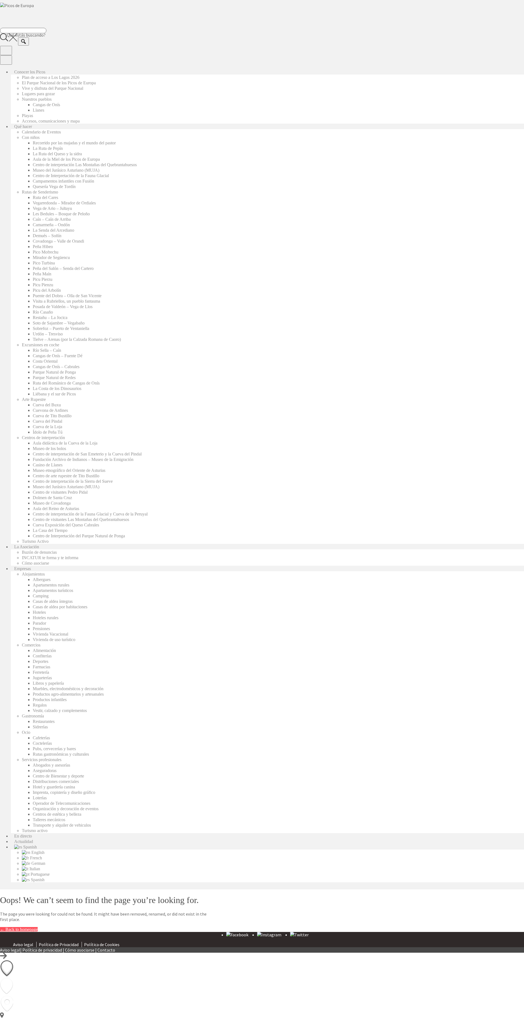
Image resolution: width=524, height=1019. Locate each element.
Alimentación (44, 650)
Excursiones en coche (40, 344)
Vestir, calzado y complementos (60, 710)
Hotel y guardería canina (54, 787)
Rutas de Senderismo (40, 192)
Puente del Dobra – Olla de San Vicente (67, 295)
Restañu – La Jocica (50, 317)
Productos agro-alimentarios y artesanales (68, 694)
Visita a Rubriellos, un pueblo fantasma (66, 301)
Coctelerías (42, 743)
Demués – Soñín (47, 235)
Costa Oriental (45, 361)
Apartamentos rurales (51, 585)
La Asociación (26, 546)
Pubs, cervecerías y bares (54, 748)
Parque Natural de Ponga (54, 372)
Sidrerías (40, 727)
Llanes (38, 110)
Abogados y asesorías (51, 765)
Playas (27, 115)
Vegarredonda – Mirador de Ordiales (64, 203)
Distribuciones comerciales (56, 781)
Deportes (40, 661)
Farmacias (41, 667)
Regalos (40, 705)
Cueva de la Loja (47, 426)
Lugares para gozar (38, 93)
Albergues (41, 579)
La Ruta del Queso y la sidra (57, 153)
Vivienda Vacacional (50, 634)
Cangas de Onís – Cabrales (56, 366)
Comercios (31, 645)
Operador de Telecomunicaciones (61, 803)
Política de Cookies (102, 944)
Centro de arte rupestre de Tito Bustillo (66, 475)
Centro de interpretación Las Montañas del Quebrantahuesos (85, 164)
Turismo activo (34, 830)
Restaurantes (44, 721)
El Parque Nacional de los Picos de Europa (59, 83)
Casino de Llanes (47, 465)
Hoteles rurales (45, 617)
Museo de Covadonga (52, 503)
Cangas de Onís (46, 104)
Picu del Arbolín (47, 290)
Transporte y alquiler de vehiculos (62, 825)
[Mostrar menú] (6, 50)
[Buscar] (23, 41)
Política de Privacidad (59, 944)
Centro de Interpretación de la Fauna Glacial (71, 175)
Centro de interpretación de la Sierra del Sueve (73, 481)
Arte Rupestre (34, 399)
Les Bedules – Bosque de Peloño (61, 213)
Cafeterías (41, 737)
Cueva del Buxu (47, 405)
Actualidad (23, 841)
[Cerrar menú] (6, 60)
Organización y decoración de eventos (66, 808)
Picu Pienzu (43, 284)
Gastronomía (33, 716)
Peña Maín (42, 274)
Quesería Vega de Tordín (54, 186)
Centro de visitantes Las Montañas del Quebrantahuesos (81, 519)
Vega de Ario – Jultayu (52, 208)
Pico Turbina (44, 263)
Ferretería (41, 672)
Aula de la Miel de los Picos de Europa (66, 159)
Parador (39, 623)
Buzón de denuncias (39, 552)
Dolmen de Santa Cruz (52, 497)
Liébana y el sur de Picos (54, 394)
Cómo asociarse (35, 563)
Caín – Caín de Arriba (52, 219)
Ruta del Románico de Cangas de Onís (66, 383)
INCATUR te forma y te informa (50, 557)
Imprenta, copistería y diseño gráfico (64, 792)
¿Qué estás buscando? (25, 35)
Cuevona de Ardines (50, 410)
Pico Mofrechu (45, 252)
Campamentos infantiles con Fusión (63, 181)
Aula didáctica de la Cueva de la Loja (65, 443)
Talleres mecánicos (49, 819)
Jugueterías (42, 677)
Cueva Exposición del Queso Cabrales (66, 525)
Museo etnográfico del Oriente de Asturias (69, 470)
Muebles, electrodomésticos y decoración (68, 688)
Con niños (31, 137)
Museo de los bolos (49, 448)
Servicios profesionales (41, 759)
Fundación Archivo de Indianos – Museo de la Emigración (83, 459)
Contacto (106, 950)
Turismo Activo (35, 541)
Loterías (40, 797)
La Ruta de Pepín (48, 148)
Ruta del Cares (45, 197)
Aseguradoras (44, 770)
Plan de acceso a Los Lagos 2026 (50, 77)
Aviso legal (23, 944)
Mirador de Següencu (51, 257)
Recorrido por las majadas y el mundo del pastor (74, 143)
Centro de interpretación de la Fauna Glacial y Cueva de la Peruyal (90, 514)
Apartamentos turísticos (53, 590)
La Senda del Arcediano (53, 230)
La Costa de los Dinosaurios (57, 388)
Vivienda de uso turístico (54, 639)
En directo (23, 836)
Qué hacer (23, 126)
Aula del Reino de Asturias (56, 508)
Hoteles (39, 612)
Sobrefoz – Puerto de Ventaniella (61, 328)
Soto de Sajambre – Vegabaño (59, 323)
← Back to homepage (19, 929)
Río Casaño (43, 312)
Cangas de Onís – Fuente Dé (57, 355)
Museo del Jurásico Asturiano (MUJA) (66, 170)
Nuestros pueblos (37, 99)
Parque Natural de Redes (54, 377)
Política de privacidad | (43, 950)
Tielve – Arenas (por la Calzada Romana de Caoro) (77, 339)
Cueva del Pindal (47, 421)
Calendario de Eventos (41, 132)
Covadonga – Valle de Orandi (58, 241)
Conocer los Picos (29, 72)
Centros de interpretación (43, 437)
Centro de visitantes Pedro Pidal (60, 492)
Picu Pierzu (42, 279)
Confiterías (42, 656)
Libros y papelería (48, 683)
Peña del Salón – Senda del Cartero (63, 268)
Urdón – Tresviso (48, 334)
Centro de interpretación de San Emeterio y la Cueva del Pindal (87, 454)
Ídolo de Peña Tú (47, 432)
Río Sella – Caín (47, 350)
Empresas (22, 568)
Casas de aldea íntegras (53, 601)
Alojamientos (33, 574)
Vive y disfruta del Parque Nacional (52, 88)
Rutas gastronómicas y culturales (61, 754)
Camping (41, 596)
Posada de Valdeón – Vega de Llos (63, 306)
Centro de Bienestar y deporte (58, 776)
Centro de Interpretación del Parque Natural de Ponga (79, 536)
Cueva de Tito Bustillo (52, 415)
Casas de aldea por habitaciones (60, 606)
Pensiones (41, 628)
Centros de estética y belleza (57, 814)
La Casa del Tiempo (50, 530)
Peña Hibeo (43, 246)
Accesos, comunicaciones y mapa (51, 121)
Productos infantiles (50, 699)
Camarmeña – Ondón (51, 224)
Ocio (26, 732)
